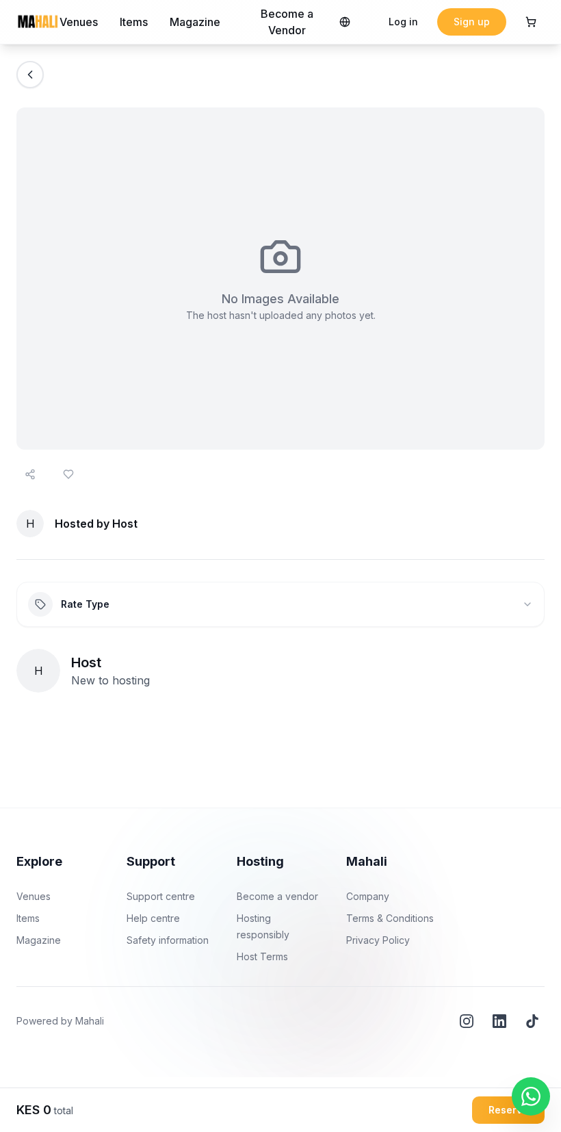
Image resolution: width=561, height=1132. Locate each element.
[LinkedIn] (499, 1021)
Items (134, 22)
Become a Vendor (287, 22)
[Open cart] (531, 22)
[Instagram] (466, 1021)
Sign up (472, 21)
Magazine (195, 22)
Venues (79, 22)
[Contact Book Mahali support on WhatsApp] (531, 1096)
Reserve (508, 1110)
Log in (403, 21)
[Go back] (30, 74)
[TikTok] (532, 1021)
